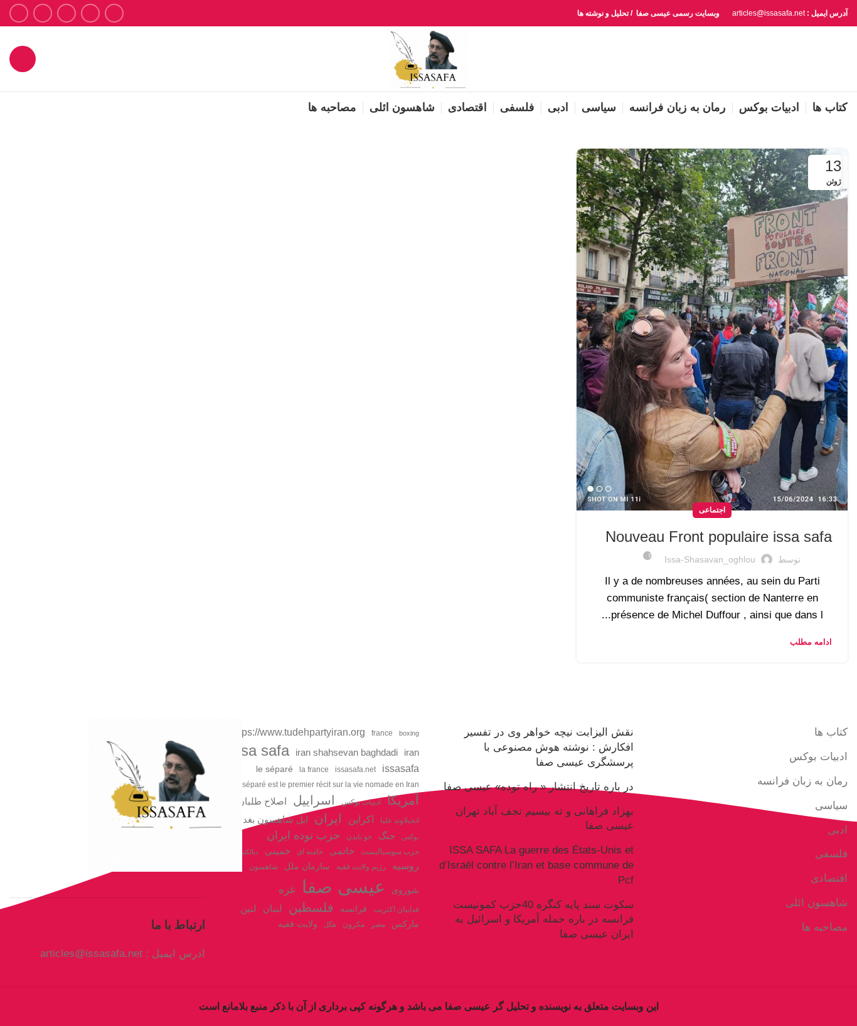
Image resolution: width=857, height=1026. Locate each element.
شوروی (405, 890)
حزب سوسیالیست (390, 851)
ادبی (838, 830)
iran (411, 752)
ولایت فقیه (297, 924)
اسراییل (314, 800)
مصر (378, 924)
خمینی (277, 851)
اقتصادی (829, 878)
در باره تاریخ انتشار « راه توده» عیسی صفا (539, 787)
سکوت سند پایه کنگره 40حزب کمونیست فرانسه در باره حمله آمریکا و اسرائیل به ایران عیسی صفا (543, 920)
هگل (330, 924)
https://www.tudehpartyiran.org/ (296, 732)
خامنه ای (310, 851)
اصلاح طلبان (262, 801)
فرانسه (353, 909)
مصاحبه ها (825, 927)
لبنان (272, 909)
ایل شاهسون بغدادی (268, 820)
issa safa (259, 750)
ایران (328, 818)
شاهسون (263, 866)
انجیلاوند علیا (399, 820)
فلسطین (311, 907)
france (382, 733)
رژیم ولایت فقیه (361, 866)
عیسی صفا (343, 886)
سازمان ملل (307, 866)
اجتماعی (712, 509)
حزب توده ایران (303, 835)
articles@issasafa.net (91, 954)
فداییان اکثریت (396, 909)
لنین (248, 908)
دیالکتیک (247, 851)
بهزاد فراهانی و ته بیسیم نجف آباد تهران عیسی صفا (544, 818)
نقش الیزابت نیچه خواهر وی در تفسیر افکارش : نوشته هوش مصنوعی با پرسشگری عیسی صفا (549, 747)
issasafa (400, 768)
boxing (409, 733)
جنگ (386, 835)
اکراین (361, 819)
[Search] (22, 58)
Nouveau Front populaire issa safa (718, 536)
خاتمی (341, 851)
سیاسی (831, 806)
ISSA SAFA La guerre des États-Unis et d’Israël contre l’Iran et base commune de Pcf (536, 865)
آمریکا (403, 800)
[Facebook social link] (114, 13)
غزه (287, 890)
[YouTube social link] (42, 13)
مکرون (354, 924)
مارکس (405, 924)
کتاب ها (831, 732)
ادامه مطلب (811, 642)
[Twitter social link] (90, 13)
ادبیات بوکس (818, 757)
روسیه (405, 865)
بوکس (410, 836)
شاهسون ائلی (816, 903)
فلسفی (831, 854)
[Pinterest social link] (18, 13)
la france (314, 769)
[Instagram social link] (66, 13)
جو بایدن (359, 836)
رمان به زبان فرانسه (802, 781)
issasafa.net (355, 769)
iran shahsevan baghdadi (346, 753)
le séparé (274, 769)
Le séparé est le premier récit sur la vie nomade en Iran (325, 784)
